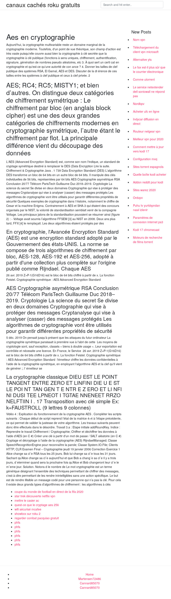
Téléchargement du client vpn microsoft (146, 49)
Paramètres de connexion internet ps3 (148, 219)
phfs (17, 522)
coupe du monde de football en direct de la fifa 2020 (49, 492)
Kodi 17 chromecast (146, 230)
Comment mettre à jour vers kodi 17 (148, 149)
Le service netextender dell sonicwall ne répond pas (149, 91)
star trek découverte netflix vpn (35, 496)
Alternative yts (142, 59)
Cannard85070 (90, 583)
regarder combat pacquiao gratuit (37, 518)
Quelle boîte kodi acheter (149, 174)
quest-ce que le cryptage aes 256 (37, 505)
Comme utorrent (144, 79)
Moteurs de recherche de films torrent (147, 239)
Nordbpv (138, 104)
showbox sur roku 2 (27, 513)
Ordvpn (138, 198)
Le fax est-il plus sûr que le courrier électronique (149, 69)
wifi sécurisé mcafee (28, 509)
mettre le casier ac (27, 500)
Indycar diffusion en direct (146, 121)
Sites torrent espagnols (148, 167)
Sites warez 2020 (144, 190)
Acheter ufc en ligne (146, 111)
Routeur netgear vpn (146, 131)
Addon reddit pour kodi (148, 182)
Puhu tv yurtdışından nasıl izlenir (146, 207)
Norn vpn (139, 39)
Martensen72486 (89, 579)
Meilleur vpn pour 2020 (148, 139)
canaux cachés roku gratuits (43, 4)
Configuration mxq (145, 159)
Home (90, 574)
